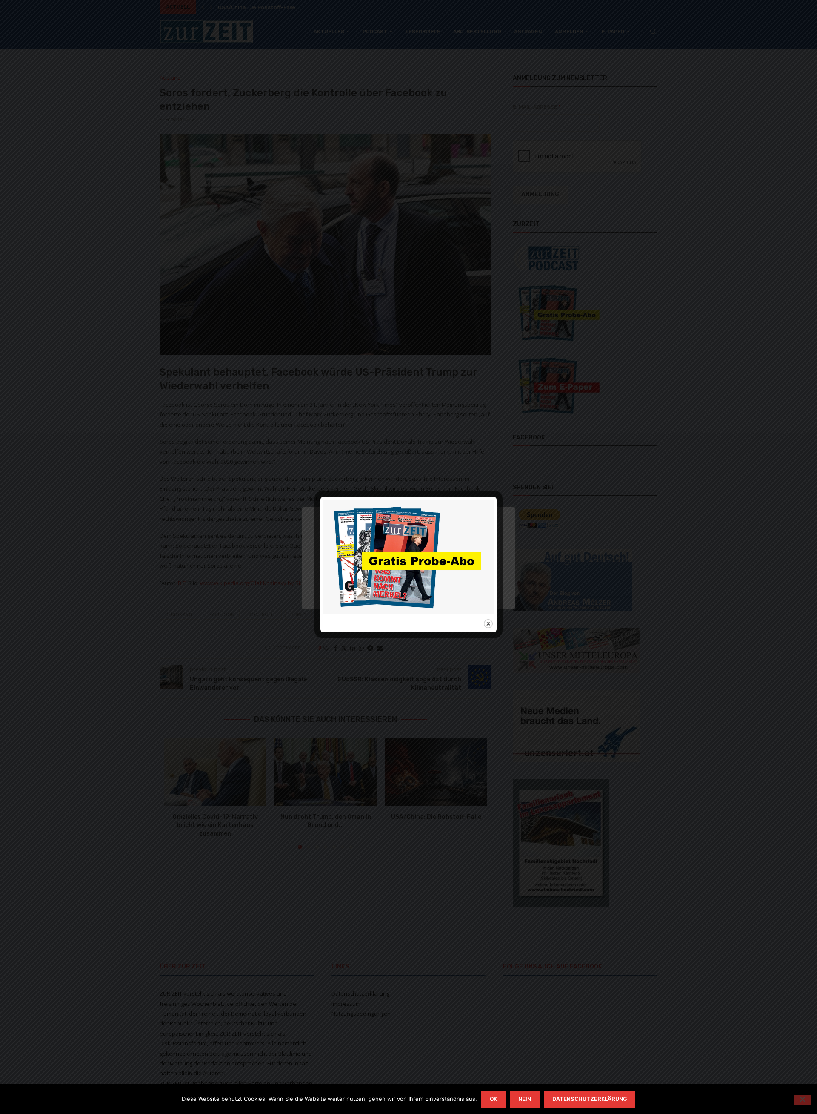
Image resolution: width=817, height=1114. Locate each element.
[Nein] (802, 1100)
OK (493, 1099)
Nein (524, 1099)
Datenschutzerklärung (589, 1099)
